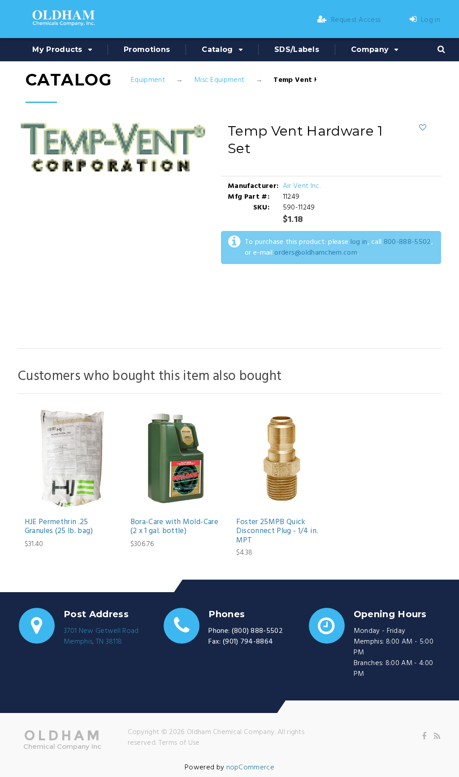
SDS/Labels (296, 49)
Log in (430, 20)
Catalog (217, 49)
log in (359, 242)
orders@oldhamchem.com (315, 253)
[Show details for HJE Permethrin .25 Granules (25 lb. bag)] (71, 458)
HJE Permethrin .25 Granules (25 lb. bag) (59, 527)
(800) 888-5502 (257, 631)
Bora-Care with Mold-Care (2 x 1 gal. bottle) (174, 527)
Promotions (147, 49)
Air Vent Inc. (301, 186)
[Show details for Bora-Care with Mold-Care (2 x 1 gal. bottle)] (177, 458)
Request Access (356, 20)
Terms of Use (179, 743)
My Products (57, 49)
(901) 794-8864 (248, 642)
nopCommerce (250, 767)
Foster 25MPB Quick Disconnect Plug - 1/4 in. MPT (277, 531)
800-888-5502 (407, 242)
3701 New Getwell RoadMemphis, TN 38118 (101, 636)
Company (370, 49)
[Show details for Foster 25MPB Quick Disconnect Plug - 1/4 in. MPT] (282, 458)
